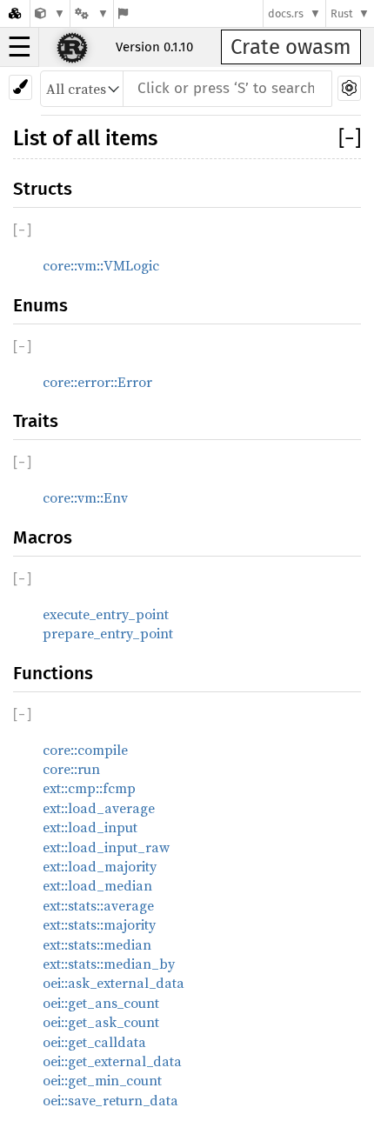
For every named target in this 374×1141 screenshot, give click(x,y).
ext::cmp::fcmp (89, 787)
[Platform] (91, 13)
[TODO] (50, 13)
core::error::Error (97, 381)
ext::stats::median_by (109, 963)
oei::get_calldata (94, 1041)
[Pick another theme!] (20, 87)
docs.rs (286, 13)
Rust (342, 13)
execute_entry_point (106, 614)
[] (349, 138)
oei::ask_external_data (113, 982)
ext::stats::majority (99, 924)
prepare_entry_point (108, 633)
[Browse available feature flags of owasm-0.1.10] (123, 13)
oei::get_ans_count (101, 1002)
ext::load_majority (100, 866)
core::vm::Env (85, 497)
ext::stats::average (98, 905)
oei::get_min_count (102, 1080)
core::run (71, 768)
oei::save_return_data (110, 1100)
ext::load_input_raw (106, 847)
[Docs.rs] (15, 13)
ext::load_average (99, 807)
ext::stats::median (97, 944)
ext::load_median (97, 885)
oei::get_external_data (112, 1061)
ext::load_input (90, 827)
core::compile (85, 749)
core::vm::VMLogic (101, 265)
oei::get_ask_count (101, 1021)
